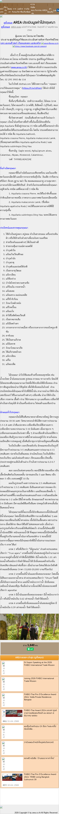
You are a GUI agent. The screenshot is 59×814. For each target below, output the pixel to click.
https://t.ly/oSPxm (32, 88)
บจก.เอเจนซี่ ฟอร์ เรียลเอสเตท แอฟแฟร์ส (20, 43)
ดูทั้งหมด (8, 23)
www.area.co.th (19, 67)
